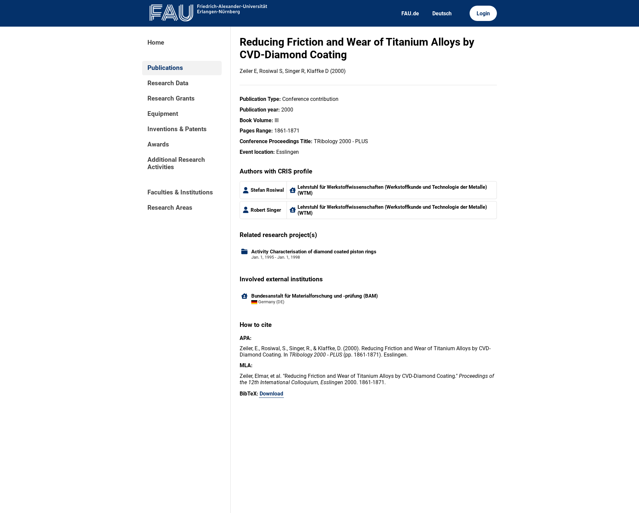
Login (483, 13)
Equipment (162, 114)
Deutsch (442, 13)
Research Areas (169, 207)
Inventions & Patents (177, 129)
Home (155, 42)
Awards (158, 144)
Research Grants (171, 98)
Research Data (167, 83)
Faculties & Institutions (180, 192)
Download (271, 393)
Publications (165, 68)
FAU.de (410, 13)
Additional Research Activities (176, 163)
